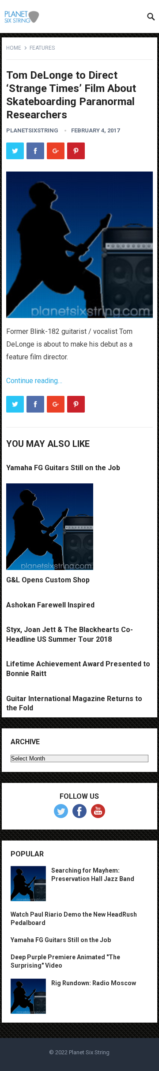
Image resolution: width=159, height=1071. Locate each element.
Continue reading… (34, 380)
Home (13, 48)
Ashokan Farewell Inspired (50, 605)
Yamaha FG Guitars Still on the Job (63, 468)
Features (42, 48)
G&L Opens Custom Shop (48, 580)
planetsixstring (32, 130)
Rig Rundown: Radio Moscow (93, 983)
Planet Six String (89, 1052)
